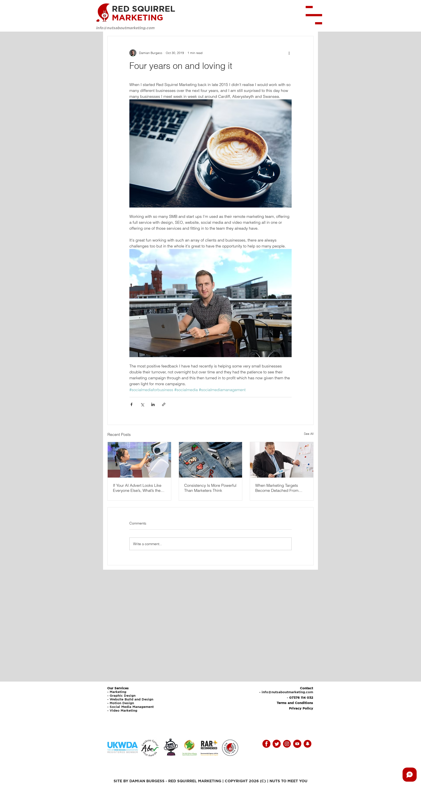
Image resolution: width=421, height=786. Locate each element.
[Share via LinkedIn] (153, 404)
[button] (314, 15)
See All (309, 434)
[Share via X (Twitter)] (142, 404)
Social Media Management (132, 707)
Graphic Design (123, 695)
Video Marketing (123, 710)
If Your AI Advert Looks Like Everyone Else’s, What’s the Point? (137, 488)
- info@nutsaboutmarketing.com (286, 692)
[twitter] (277, 744)
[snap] (307, 744)
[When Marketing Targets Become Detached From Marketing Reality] (281, 460)
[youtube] (297, 744)
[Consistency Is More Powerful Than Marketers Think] (210, 460)
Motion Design (122, 703)
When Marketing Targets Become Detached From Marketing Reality (276, 488)
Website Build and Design (131, 699)
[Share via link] (164, 404)
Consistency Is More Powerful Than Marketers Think (210, 488)
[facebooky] (266, 744)
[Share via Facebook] (131, 404)
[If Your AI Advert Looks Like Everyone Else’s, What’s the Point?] (139, 460)
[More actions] (289, 53)
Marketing (118, 692)
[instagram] (287, 744)
